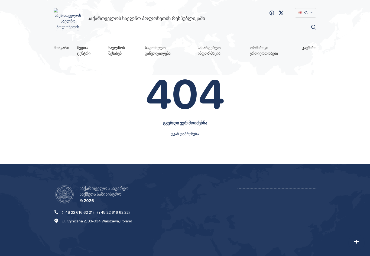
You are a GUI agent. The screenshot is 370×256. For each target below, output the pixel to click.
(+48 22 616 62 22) (113, 212)
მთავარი (61, 47)
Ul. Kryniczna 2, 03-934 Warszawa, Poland (97, 221)
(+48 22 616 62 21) (78, 212)
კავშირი (309, 47)
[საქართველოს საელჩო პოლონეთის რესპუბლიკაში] (68, 19)
